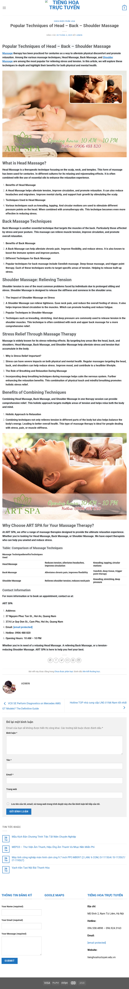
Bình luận (11, 733)
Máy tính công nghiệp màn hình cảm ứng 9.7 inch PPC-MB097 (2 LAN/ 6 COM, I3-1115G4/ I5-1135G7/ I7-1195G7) (68, 859)
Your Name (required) (12, 906)
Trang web (11, 789)
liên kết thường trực (91, 671)
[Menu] (4, 8)
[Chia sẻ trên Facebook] (56, 660)
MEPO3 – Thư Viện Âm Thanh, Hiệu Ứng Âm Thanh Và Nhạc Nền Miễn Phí (53, 847)
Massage (7, 53)
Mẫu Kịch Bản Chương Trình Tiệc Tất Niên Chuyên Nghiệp (44, 836)
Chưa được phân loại (64, 21)
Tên (8, 760)
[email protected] (22, 627)
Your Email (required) (12, 920)
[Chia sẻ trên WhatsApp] (50, 660)
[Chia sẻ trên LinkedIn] (78, 660)
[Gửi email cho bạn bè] (67, 660)
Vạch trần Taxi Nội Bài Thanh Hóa (31, 867)
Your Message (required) (14, 933)
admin (79, 35)
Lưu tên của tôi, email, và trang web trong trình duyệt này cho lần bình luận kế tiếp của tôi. (55, 804)
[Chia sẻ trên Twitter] (61, 660)
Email (9, 774)
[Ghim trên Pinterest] (73, 660)
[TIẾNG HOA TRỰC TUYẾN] (64, 8)
